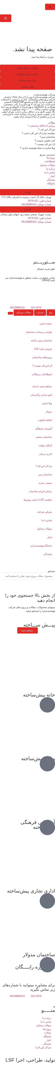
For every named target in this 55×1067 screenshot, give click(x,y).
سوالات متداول (44, 528)
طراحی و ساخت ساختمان (39, 332)
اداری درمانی (45, 454)
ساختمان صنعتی (43, 437)
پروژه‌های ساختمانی (42, 357)
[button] (27, 68)
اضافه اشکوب (45, 420)
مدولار (49, 411)
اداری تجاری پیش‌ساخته (31, 891)
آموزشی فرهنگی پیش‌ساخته (37, 824)
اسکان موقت (45, 445)
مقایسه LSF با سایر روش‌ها (38, 499)
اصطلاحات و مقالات (42, 374)
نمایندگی (47, 554)
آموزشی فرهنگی (43, 428)
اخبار (49, 537)
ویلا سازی (47, 403)
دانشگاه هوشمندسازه (41, 545)
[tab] (51, 312)
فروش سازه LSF (43, 349)
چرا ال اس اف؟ (44, 466)
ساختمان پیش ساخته (41, 340)
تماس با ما (46, 520)
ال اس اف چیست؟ (42, 365)
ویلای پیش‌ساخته (38, 758)
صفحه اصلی (46, 323)
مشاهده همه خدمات (42, 386)
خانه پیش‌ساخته (39, 695)
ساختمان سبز (45, 474)
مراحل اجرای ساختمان (40, 491)
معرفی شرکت (44, 512)
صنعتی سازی (45, 483)
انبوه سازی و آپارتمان (41, 395)
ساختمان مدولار (39, 954)
